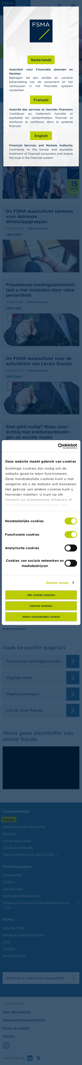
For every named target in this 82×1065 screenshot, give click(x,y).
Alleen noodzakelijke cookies (41, 616)
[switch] (71, 534)
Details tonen (57, 582)
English (41, 136)
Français (41, 100)
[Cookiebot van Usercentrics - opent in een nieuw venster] (58, 446)
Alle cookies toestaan (41, 595)
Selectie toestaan (41, 605)
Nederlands (41, 60)
